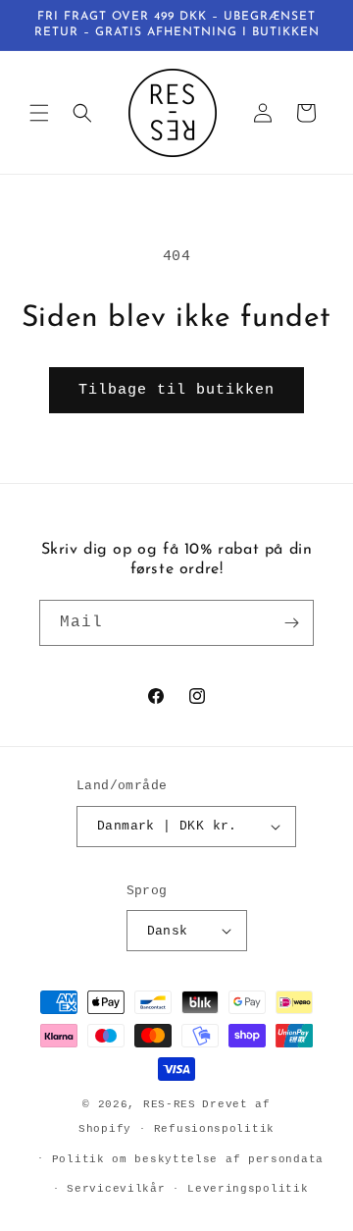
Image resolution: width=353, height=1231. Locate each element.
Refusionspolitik (214, 1129)
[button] (39, 112)
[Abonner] (291, 623)
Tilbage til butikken (176, 390)
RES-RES (169, 1104)
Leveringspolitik (247, 1189)
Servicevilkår (116, 1189)
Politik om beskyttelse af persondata (188, 1159)
